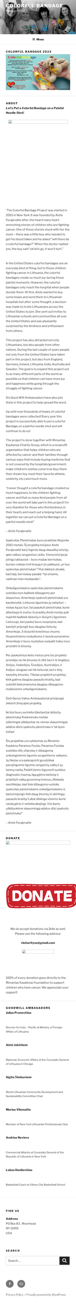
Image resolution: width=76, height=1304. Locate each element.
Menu (40, 39)
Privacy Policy (14, 1294)
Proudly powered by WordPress (46, 1294)
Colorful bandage (34, 6)
